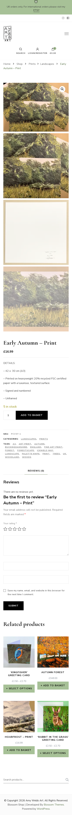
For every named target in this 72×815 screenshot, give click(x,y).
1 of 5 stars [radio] (5, 529)
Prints (43, 439)
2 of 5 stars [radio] (10, 529)
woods (26, 457)
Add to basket (32, 415)
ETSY (36, 10)
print (46, 453)
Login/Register (37, 53)
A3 (14, 444)
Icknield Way (45, 450)
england (35, 447)
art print (25, 444)
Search (66, 779)
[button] (62, 89)
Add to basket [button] (54, 685)
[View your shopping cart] (53, 50)
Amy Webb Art (34, 800)
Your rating (10, 523)
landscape (12, 453)
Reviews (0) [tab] (36, 470)
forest (9, 450)
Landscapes (28, 439)
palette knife (31, 453)
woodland (12, 457)
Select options (20, 688)
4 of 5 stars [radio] (19, 529)
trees (56, 453)
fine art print (53, 447)
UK (64, 453)
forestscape (25, 450)
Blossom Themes (54, 804)
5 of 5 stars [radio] (24, 529)
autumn (39, 444)
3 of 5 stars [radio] (15, 529)
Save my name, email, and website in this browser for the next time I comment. (36, 592)
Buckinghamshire (16, 447)
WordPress (43, 809)
